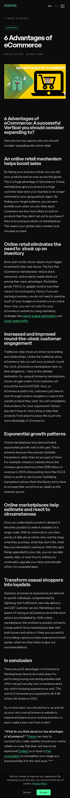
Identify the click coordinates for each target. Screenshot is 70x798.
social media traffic (16, 321)
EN (50, 6)
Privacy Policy (39, 783)
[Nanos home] (10, 6)
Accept (43, 792)
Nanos (32, 736)
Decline (27, 792)
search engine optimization (40, 316)
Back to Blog (18, 18)
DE (56, 6)
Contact (23, 751)
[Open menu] (62, 6)
